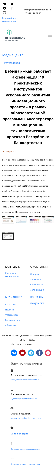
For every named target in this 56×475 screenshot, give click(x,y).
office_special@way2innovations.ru (24, 379)
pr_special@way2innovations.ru (23, 398)
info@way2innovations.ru (37, 9)
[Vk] (4, 3)
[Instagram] (4, 12)
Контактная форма (19, 433)
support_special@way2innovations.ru (25, 418)
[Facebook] (12, 8)
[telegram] (4, 8)
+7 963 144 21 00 (32, 13)
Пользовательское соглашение (25, 449)
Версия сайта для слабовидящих (10, 20)
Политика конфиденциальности (25, 464)
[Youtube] (12, 3)
